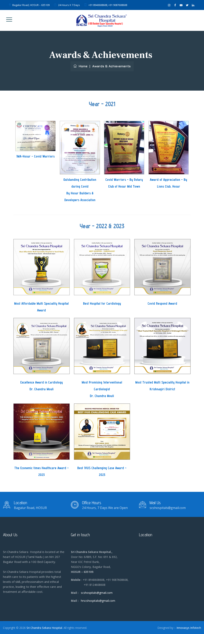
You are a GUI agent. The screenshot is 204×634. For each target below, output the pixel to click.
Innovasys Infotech (189, 628)
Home (82, 66)
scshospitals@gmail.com (97, 593)
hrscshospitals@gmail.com (98, 601)
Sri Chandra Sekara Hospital (44, 628)
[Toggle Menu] (9, 19)
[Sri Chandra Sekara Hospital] (102, 20)
